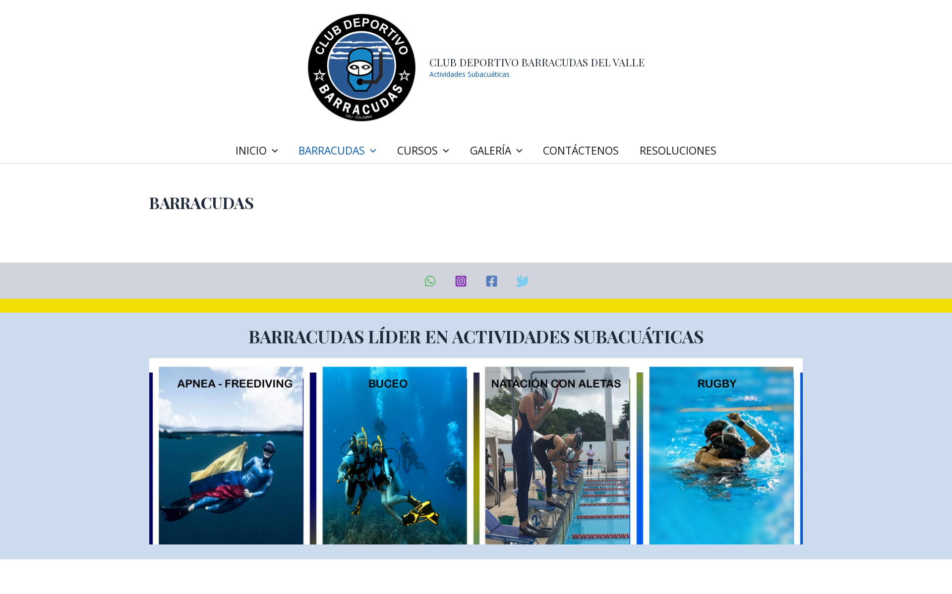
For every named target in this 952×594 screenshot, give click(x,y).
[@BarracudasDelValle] (491, 281)
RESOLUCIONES (678, 151)
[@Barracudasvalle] (522, 281)
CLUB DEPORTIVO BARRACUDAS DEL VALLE (537, 62)
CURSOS (417, 151)
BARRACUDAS (331, 151)
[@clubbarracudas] (461, 281)
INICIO (251, 151)
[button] (272, 151)
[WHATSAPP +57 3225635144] (430, 281)
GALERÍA (490, 151)
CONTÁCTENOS (581, 151)
